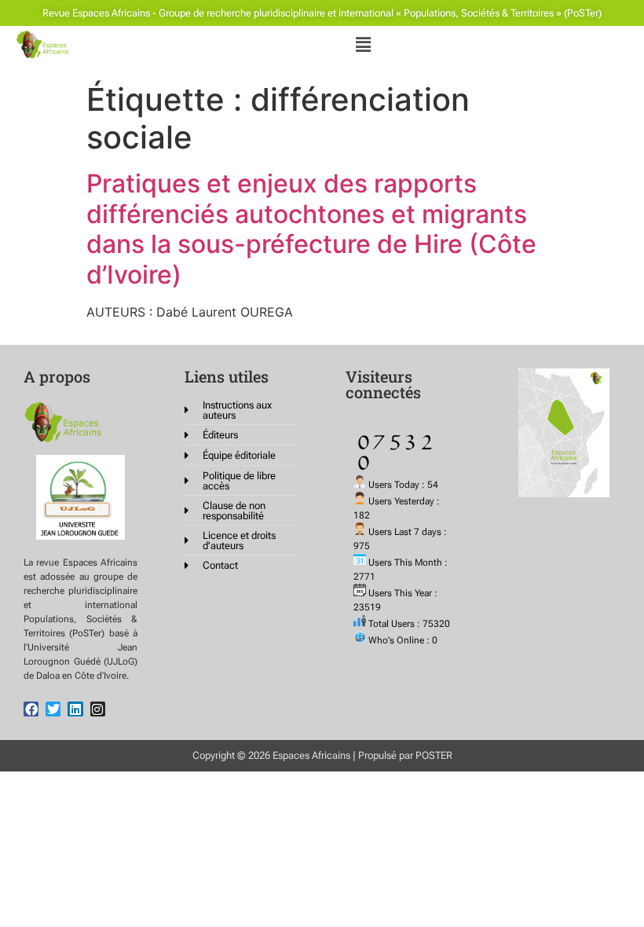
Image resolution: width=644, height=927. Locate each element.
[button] (363, 44)
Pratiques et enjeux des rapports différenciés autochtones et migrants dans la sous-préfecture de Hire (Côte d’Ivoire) (311, 228)
